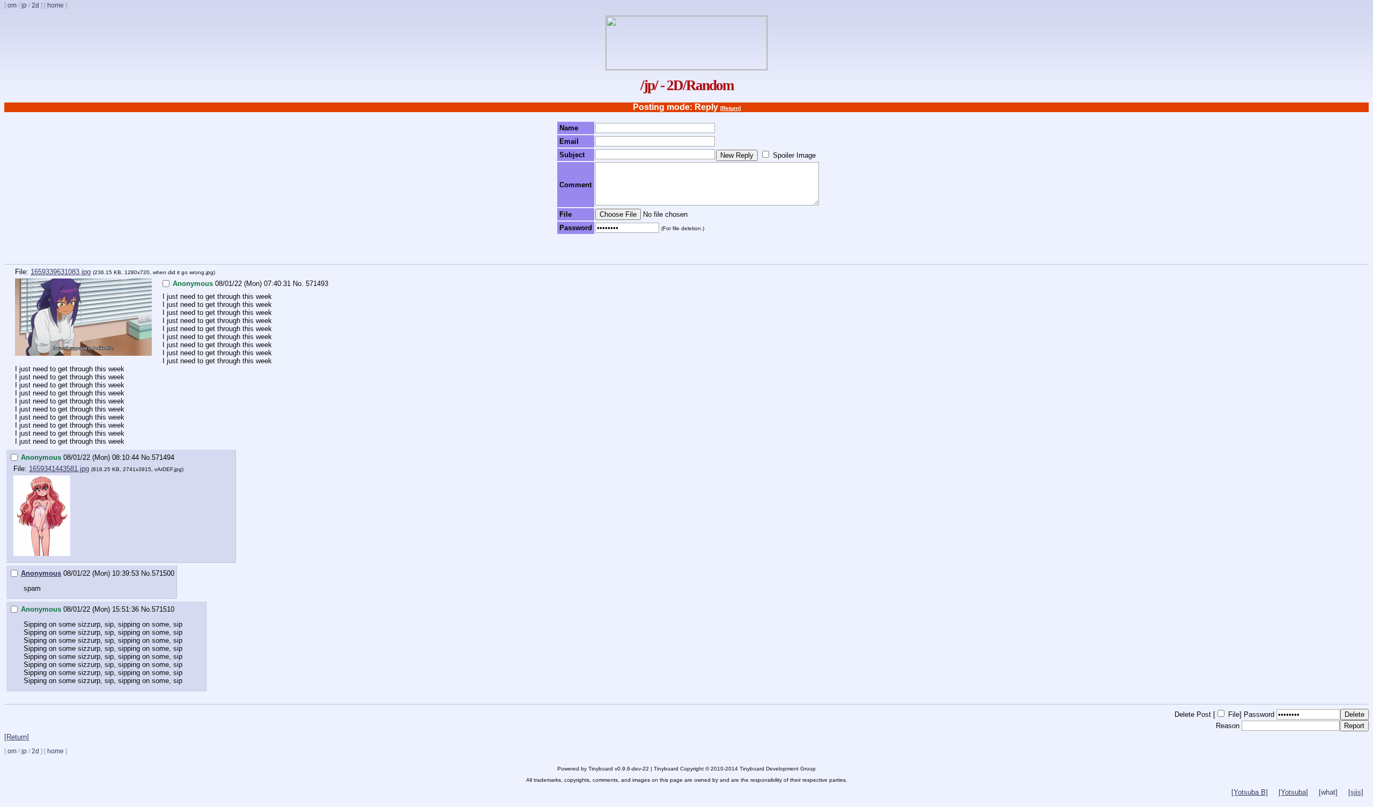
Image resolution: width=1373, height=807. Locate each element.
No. (298, 284)
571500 (163, 573)
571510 (163, 609)
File (1233, 714)
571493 (317, 284)
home (55, 5)
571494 (163, 457)
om (12, 5)
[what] (1328, 792)
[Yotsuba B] (1249, 792)
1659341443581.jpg (59, 469)
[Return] (730, 108)
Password (1259, 714)
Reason (1227, 726)
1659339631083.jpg (61, 272)
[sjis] (1355, 792)
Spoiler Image (794, 155)
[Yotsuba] (1293, 792)
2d (35, 5)
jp (24, 5)
